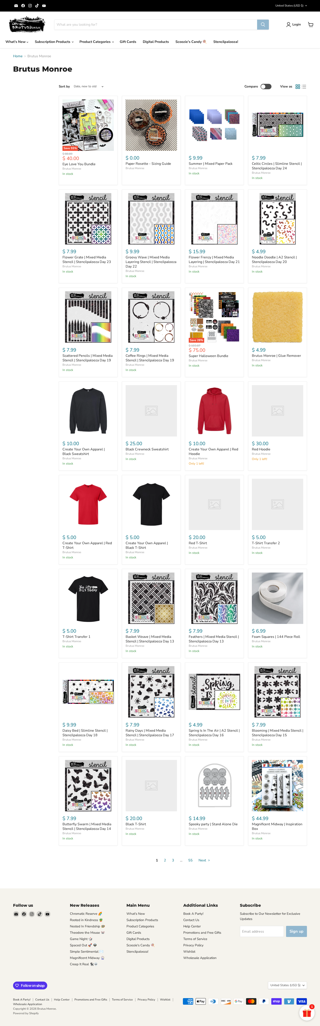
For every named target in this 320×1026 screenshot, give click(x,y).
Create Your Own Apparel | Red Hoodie (213, 451)
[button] (294, 24)
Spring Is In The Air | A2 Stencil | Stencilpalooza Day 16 (214, 733)
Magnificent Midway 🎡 (87, 958)
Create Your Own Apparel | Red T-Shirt (87, 545)
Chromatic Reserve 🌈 (86, 913)
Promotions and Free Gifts (202, 932)
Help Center (192, 926)
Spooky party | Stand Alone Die (213, 824)
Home (18, 56)
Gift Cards (128, 41)
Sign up (296, 931)
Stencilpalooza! (225, 41)
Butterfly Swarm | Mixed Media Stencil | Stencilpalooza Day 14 (86, 826)
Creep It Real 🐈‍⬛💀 (84, 964)
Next (203, 860)
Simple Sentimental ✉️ (86, 951)
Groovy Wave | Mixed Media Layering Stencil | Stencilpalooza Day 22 (151, 262)
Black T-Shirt (136, 824)
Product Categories (95, 41)
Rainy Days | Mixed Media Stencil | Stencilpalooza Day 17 (150, 733)
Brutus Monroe (71, 169)
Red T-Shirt (198, 543)
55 (190, 860)
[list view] (304, 87)
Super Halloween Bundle (208, 356)
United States (289, 6)
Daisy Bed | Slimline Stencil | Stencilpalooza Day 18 (85, 733)
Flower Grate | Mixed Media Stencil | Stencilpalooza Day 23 (86, 259)
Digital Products (156, 41)
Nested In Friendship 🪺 (87, 926)
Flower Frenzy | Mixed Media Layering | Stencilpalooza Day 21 (214, 259)
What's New (16, 41)
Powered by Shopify (26, 1013)
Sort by (64, 86)
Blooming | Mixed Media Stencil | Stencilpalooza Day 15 (277, 733)
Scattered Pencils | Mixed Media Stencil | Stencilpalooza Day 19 (87, 358)
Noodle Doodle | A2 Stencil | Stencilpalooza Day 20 (274, 259)
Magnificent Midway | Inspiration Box (277, 826)
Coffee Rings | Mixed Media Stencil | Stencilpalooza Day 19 (150, 358)
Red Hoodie (261, 449)
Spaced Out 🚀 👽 (83, 945)
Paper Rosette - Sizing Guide (148, 163)
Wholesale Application (200, 958)
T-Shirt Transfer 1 (76, 636)
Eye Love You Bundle (79, 164)
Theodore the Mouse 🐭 (87, 932)
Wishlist (189, 951)
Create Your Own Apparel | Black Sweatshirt (83, 451)
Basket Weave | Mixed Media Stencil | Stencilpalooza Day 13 (150, 639)
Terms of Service (195, 939)
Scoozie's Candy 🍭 (191, 41)
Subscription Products (53, 41)
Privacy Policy (193, 945)
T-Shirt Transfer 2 (266, 543)
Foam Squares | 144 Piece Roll (276, 636)
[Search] (263, 25)
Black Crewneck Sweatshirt (147, 449)
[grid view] (298, 87)
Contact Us (191, 920)
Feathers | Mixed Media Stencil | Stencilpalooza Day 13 (214, 639)
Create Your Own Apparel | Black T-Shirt (147, 545)
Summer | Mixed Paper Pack (210, 163)
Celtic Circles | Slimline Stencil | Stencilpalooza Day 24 (277, 166)
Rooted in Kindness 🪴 (86, 920)
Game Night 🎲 (81, 939)
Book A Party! (193, 913)
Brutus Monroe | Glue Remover (276, 355)
